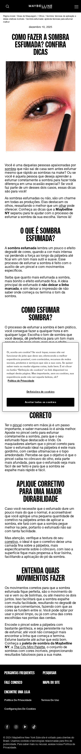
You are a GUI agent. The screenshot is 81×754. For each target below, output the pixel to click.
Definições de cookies (41, 391)
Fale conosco (13, 682)
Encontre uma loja (17, 692)
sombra (10, 169)
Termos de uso (50, 700)
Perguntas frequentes (19, 673)
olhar (62, 205)
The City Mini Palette (29, 647)
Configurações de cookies (20, 708)
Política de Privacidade (21, 380)
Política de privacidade (18, 700)
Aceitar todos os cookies (40, 402)
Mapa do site (51, 682)
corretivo (11, 541)
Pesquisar (49, 673)
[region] (40, 377)
